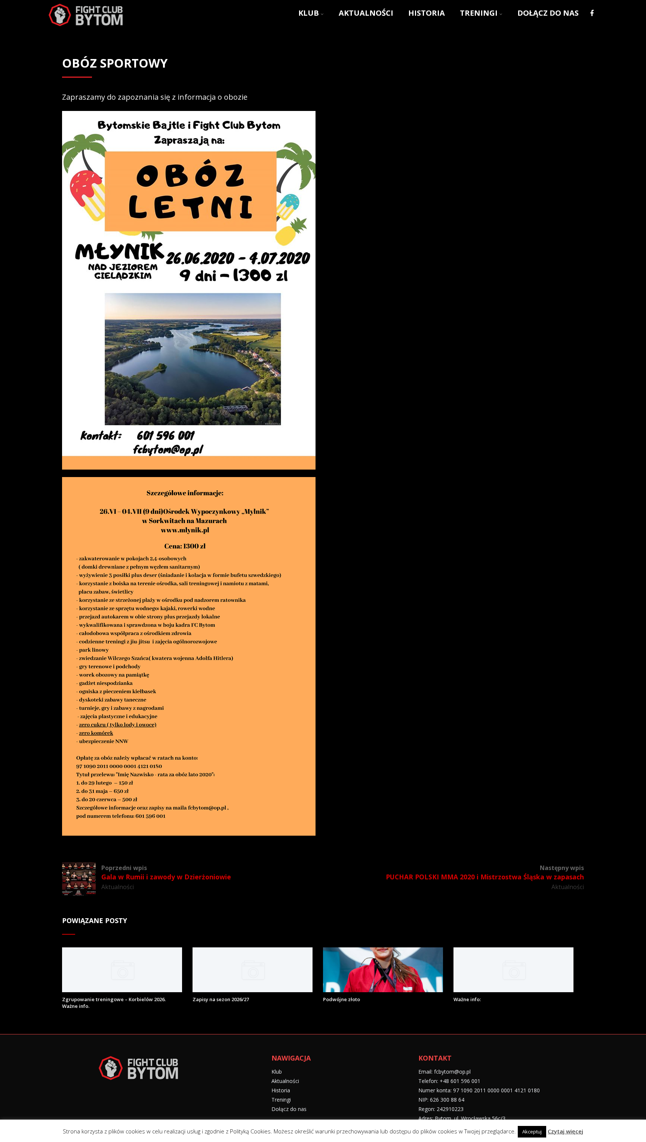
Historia (426, 13)
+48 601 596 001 (460, 1080)
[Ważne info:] (513, 989)
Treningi (479, 13)
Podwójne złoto (341, 999)
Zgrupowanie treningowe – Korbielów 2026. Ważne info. (114, 1002)
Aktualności (366, 13)
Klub (308, 13)
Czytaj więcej (565, 1131)
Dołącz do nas (548, 13)
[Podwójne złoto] (383, 989)
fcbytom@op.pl (452, 1071)
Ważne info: (467, 999)
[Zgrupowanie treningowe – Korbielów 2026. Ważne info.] (122, 989)
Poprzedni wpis (166, 872)
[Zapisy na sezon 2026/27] (253, 989)
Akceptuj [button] (532, 1131)
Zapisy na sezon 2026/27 (221, 999)
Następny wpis (485, 872)
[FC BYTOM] (86, 27)
